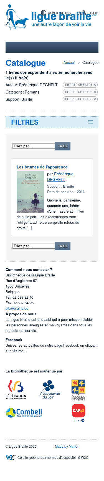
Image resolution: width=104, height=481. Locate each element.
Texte (93, 12)
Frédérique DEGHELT (60, 176)
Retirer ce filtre (78, 85)
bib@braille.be (17, 308)
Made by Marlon (67, 446)
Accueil (69, 62)
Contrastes (59, 12)
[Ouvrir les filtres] (52, 121)
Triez (62, 146)
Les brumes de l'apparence (42, 167)
